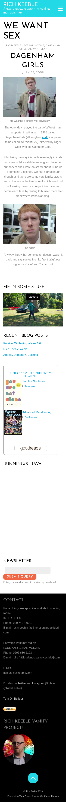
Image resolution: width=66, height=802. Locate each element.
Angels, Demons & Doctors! (20, 354)
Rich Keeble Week (15, 349)
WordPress (24, 796)
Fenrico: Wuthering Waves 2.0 (22, 343)
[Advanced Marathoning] (13, 433)
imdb (45, 137)
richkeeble (13, 46)
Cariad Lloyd (30, 386)
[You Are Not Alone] (13, 405)
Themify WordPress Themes (45, 796)
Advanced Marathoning (36, 412)
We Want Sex (36, 49)
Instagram (38, 683)
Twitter (22, 683)
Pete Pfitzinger (31, 417)
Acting (28, 46)
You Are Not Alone (33, 381)
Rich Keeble (31, 791)
